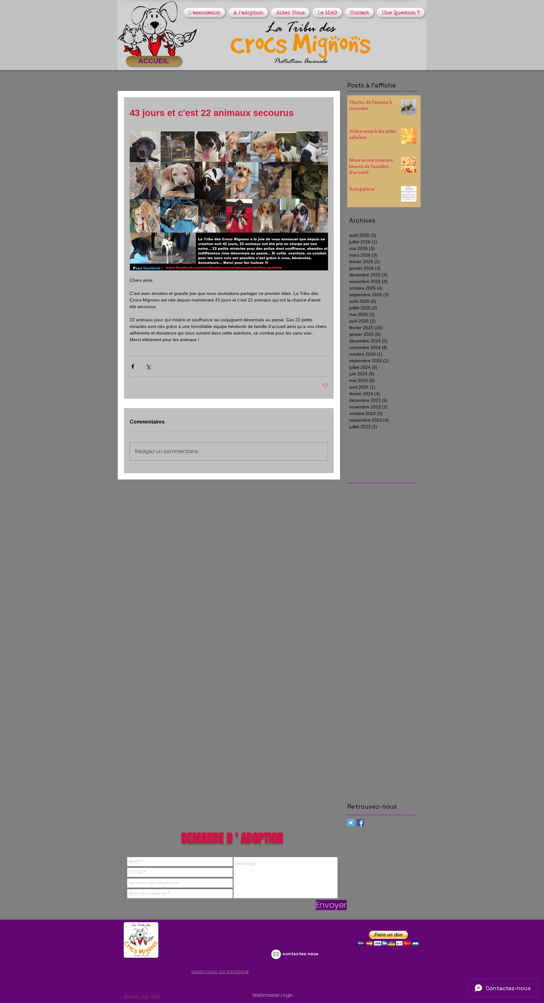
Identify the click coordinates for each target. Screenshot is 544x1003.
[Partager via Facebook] (133, 366)
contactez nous (300, 953)
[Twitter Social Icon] (350, 822)
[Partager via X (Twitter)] (148, 366)
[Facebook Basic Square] (360, 822)
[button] (205, 12)
